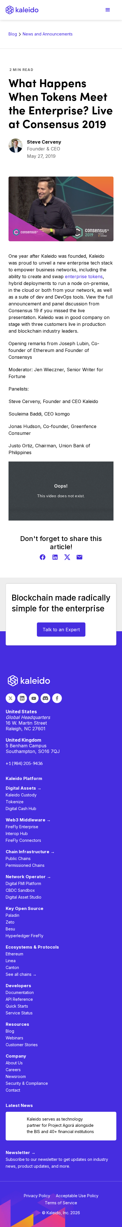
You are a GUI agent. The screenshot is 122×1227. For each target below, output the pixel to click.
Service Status (19, 1012)
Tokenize (15, 801)
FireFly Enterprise (22, 826)
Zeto (10, 922)
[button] (107, 10)
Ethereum (14, 953)
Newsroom (16, 1076)
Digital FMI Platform (23, 883)
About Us (14, 1062)
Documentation (20, 992)
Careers (13, 1069)
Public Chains (18, 858)
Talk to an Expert (61, 629)
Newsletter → (20, 1152)
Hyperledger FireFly (24, 935)
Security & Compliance (27, 1083)
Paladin (12, 915)
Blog (13, 34)
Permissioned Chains (25, 865)
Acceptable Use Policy (77, 1195)
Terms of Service (61, 1202)
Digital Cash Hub (21, 808)
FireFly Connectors (23, 840)
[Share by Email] (79, 557)
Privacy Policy (37, 1195)
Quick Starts (17, 1006)
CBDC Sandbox (20, 890)
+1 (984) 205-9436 (24, 763)
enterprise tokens (84, 276)
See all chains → (21, 974)
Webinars (14, 1037)
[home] (22, 10)
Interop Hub (17, 833)
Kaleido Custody (21, 794)
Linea (11, 960)
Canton (12, 967)
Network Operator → (28, 876)
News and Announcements (48, 34)
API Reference (19, 999)
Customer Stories (22, 1044)
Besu (10, 928)
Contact (13, 1090)
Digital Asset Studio (23, 897)
